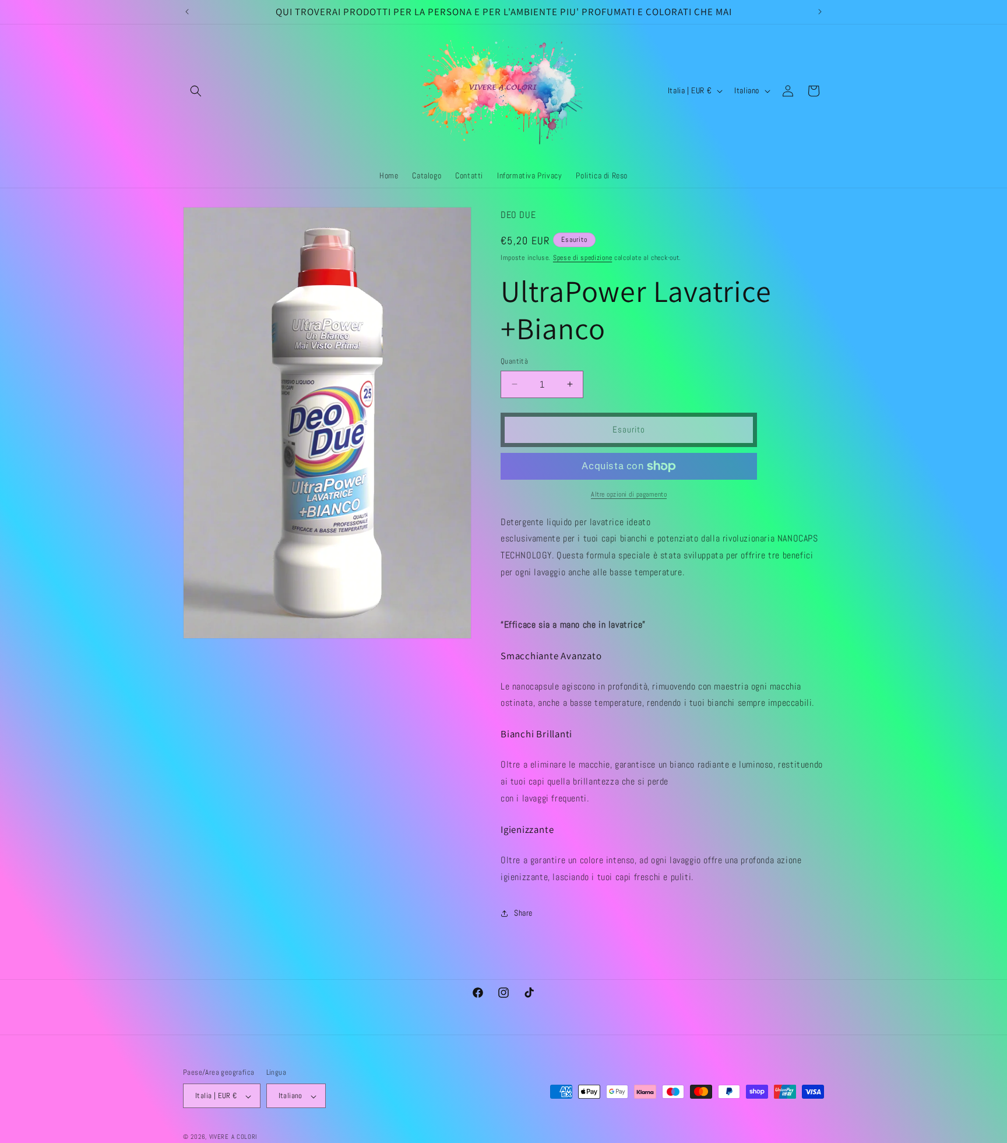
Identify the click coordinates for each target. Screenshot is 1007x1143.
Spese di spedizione (582, 257)
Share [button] (523, 913)
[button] (196, 91)
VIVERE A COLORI (233, 1137)
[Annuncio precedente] (187, 12)
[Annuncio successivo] (820, 12)
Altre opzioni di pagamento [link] (629, 494)
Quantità (514, 361)
